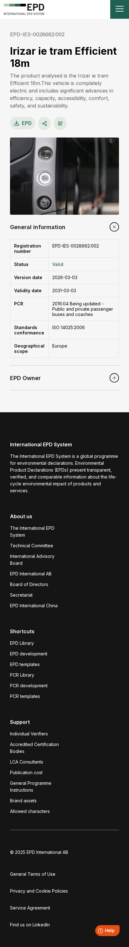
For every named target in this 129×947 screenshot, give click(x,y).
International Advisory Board (32, 560)
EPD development (28, 653)
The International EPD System (32, 531)
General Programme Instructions (30, 786)
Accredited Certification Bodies (34, 748)
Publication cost (26, 772)
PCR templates (25, 696)
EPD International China (34, 605)
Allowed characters (30, 811)
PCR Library (22, 675)
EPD (27, 123)
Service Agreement (30, 907)
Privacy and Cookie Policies (39, 891)
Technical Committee (31, 545)
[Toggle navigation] (119, 9)
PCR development (29, 685)
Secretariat (21, 595)
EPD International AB (31, 573)
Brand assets (23, 800)
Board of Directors (29, 584)
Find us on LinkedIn (30, 924)
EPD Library (22, 643)
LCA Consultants (26, 761)
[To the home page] (24, 9)
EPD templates (25, 664)
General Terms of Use (32, 874)
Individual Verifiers (29, 733)
